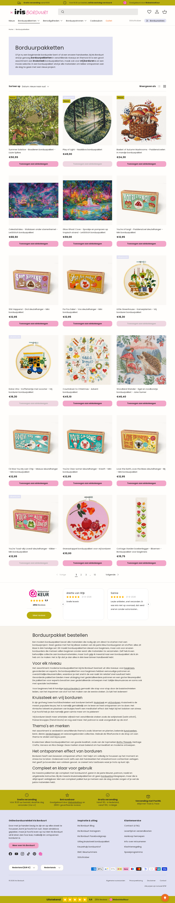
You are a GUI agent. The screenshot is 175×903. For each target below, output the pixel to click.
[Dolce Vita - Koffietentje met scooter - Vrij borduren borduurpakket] (33, 360)
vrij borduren (114, 702)
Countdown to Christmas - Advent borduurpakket (80, 391)
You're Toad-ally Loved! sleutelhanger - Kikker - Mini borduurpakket (32, 550)
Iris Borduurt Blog (86, 825)
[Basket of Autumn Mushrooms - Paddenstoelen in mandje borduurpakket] (141, 120)
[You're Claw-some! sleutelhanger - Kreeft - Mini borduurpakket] (87, 440)
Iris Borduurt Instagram (89, 831)
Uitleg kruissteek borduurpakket (94, 841)
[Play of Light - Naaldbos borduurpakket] (87, 120)
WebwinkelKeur (75, 802)
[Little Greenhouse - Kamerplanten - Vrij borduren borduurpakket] (141, 280)
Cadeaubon (96, 20)
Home (11, 29)
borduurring (107, 776)
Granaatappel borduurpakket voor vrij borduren (87, 548)
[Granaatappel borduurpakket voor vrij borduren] (87, 519)
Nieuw (12, 20)
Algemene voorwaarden (115, 881)
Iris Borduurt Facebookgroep (92, 836)
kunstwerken (130, 730)
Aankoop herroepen (134, 836)
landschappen (53, 733)
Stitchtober (135, 20)
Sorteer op (14, 86)
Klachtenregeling (133, 846)
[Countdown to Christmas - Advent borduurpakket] (87, 360)
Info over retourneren (135, 841)
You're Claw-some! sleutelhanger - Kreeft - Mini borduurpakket (87, 470)
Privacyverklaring (136, 881)
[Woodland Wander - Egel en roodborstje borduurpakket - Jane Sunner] (141, 360)
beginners (129, 668)
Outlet (109, 20)
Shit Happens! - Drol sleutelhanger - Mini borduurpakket (29, 311)
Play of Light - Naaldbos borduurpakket (82, 149)
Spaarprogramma (133, 852)
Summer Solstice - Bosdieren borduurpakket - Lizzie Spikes (32, 151)
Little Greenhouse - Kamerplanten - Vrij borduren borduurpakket (137, 311)
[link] (61, 574)
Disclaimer (151, 881)
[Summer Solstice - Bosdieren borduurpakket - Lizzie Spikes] (33, 120)
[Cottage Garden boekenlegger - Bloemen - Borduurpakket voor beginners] (141, 519)
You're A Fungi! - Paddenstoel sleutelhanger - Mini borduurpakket (140, 231)
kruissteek (99, 702)
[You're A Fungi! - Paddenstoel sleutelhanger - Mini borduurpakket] (141, 200)
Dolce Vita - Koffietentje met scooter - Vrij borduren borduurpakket (30, 391)
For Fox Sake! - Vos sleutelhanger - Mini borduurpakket (82, 311)
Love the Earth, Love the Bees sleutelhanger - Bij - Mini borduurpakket (141, 470)
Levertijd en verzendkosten (138, 831)
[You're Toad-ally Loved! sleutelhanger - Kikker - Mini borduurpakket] (33, 519)
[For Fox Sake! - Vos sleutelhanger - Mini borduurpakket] (87, 280)
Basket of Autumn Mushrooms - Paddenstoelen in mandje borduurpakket (141, 151)
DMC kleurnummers (87, 852)
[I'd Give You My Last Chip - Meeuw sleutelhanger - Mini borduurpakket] (33, 440)
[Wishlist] (149, 12)
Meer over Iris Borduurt (23, 845)
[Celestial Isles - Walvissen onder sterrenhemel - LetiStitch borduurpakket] (33, 200)
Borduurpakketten (27, 20)
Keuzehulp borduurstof (89, 846)
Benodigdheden (51, 20)
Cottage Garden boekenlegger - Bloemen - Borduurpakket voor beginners (139, 550)
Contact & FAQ (132, 825)
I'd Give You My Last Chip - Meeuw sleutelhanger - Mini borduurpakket (33, 470)
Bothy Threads (124, 742)
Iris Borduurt (19, 881)
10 (95, 574)
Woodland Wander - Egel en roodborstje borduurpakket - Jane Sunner (137, 391)
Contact (163, 881)
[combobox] (98, 12)
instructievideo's (72, 688)
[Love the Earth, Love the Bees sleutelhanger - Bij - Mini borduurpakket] (141, 440)
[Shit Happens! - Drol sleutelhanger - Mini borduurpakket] (33, 280)
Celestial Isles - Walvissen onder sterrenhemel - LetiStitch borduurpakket (33, 231)
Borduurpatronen (74, 20)
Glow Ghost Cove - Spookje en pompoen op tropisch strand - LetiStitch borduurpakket (85, 231)
